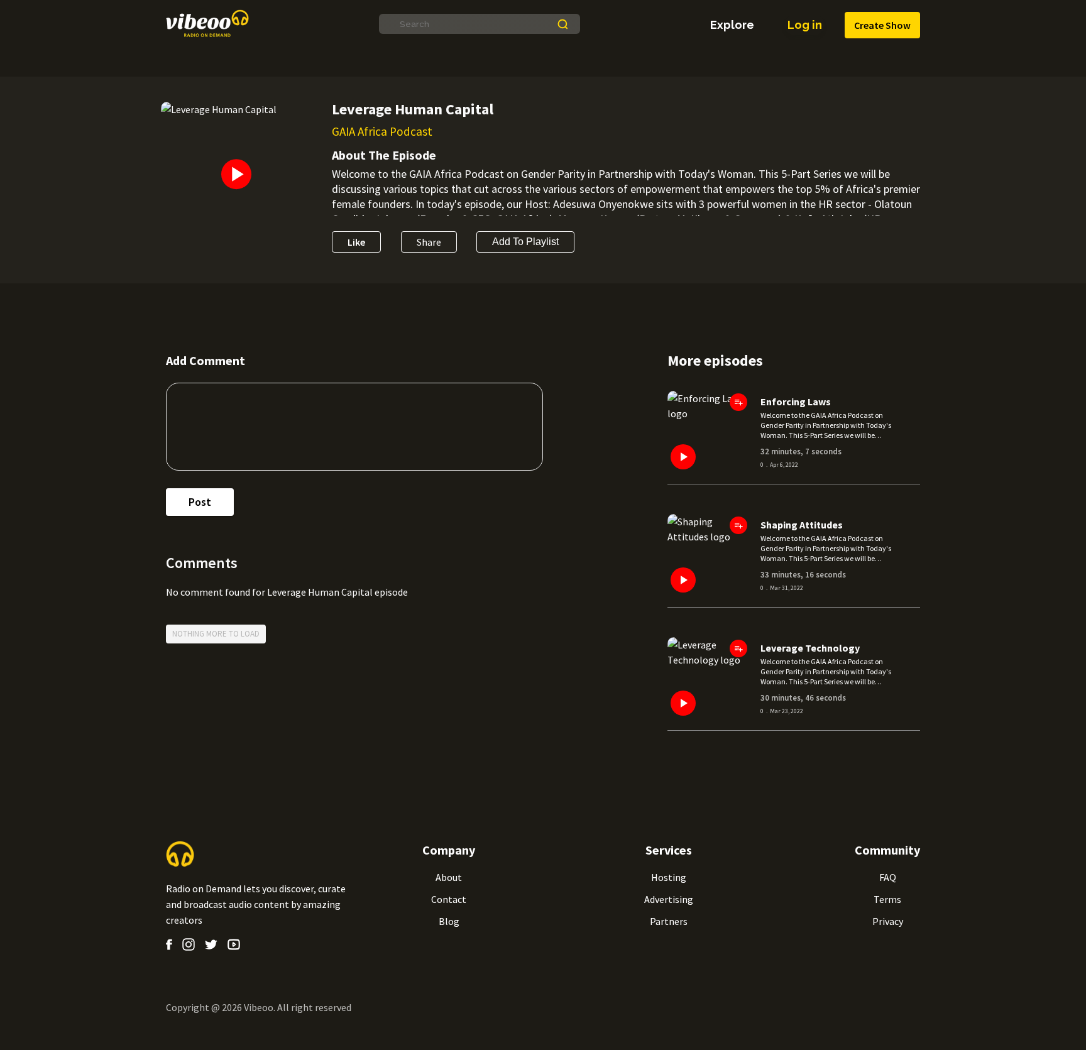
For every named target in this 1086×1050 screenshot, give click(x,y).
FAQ (887, 877)
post (200, 502)
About (449, 877)
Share (429, 242)
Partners (669, 921)
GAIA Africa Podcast (382, 131)
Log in (804, 24)
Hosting (668, 877)
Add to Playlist (525, 241)
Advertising (668, 899)
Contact (448, 899)
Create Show (882, 25)
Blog (449, 921)
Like (356, 242)
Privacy (887, 921)
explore (732, 25)
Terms (887, 899)
